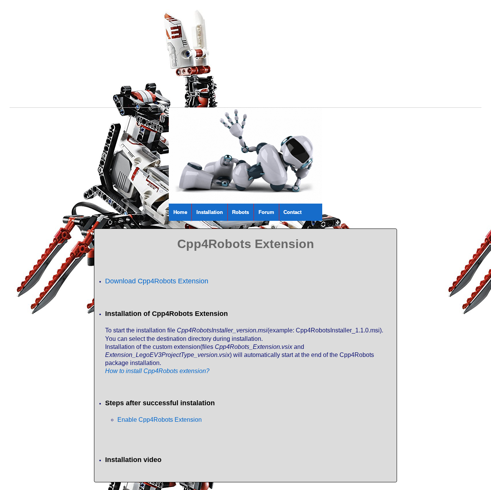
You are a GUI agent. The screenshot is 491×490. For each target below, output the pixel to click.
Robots (240, 212)
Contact (292, 212)
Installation (209, 212)
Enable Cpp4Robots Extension (159, 419)
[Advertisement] (240, 53)
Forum (266, 212)
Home (180, 212)
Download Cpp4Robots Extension (156, 281)
